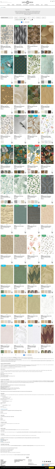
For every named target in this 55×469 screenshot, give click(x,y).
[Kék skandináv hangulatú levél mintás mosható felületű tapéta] (36, 201)
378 (28, 22)
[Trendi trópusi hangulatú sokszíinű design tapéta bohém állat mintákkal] (46, 171)
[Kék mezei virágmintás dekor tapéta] (46, 141)
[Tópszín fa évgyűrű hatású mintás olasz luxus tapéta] (22, 291)
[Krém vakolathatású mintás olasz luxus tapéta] (5, 321)
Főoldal (2, 7)
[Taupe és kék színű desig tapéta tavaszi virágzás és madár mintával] (29, 171)
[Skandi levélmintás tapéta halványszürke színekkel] (2, 141)
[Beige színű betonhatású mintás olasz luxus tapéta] (19, 321)
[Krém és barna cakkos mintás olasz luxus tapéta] (29, 291)
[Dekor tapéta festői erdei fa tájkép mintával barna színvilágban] (36, 111)
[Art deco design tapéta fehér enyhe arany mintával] (15, 81)
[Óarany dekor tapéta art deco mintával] (22, 81)
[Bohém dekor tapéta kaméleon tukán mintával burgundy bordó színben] (42, 171)
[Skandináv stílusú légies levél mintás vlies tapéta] (9, 201)
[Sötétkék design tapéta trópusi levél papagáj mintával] (19, 171)
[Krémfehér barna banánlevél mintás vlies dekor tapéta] (22, 201)
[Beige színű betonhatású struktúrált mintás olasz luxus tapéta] (2, 321)
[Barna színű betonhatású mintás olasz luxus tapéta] (22, 321)
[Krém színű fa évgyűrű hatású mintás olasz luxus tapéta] (9, 291)
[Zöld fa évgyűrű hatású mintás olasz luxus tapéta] (2, 291)
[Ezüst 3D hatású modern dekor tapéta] (15, 52)
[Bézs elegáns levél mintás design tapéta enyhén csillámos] (32, 52)
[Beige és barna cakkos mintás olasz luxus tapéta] (36, 291)
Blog (1, 464)
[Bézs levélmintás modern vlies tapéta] (29, 201)
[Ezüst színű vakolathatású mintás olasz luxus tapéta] (9, 321)
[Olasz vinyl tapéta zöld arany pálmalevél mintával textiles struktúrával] (19, 111)
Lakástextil (2, 463)
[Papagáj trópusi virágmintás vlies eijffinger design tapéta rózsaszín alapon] (22, 171)
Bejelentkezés (3, 465)
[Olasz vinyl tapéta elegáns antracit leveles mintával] (49, 111)
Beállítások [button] (28, 467)
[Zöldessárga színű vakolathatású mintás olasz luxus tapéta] (29, 351)
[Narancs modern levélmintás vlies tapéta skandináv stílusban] (32, 201)
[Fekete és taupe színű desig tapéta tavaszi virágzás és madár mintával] (32, 171)
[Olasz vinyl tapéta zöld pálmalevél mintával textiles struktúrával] (15, 111)
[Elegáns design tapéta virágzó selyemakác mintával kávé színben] (5, 52)
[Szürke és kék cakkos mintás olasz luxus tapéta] (32, 291)
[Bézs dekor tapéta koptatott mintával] (46, 81)
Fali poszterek (3, 462)
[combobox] (51, 22)
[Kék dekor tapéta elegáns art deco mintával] (19, 81)
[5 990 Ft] (24, 19)
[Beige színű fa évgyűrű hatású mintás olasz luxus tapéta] (5, 291)
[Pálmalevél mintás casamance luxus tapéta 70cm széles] (2, 171)
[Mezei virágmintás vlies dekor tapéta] (42, 141)
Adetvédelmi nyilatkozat (18, 460)
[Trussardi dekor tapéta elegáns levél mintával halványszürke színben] (46, 111)
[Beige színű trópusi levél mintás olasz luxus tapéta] (46, 291)
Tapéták (2, 460)
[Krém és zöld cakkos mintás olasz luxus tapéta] (42, 351)
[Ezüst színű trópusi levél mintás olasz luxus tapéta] (49, 291)
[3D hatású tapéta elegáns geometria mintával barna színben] (19, 52)
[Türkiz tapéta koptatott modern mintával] (49, 81)
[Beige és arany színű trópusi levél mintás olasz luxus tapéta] (42, 291)
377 (25, 22)
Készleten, (19, 19)
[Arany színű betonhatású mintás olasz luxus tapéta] (15, 321)
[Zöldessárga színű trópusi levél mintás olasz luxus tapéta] (15, 351)
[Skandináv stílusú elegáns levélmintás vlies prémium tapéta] (2, 201)
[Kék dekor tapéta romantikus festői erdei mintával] (32, 111)
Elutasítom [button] (46, 467)
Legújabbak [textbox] (51, 22)
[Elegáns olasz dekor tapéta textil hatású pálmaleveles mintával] (22, 111)
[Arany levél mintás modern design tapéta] (36, 52)
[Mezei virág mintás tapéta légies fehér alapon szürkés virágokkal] (49, 141)
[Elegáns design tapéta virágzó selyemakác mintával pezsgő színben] (2, 52)
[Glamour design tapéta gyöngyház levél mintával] (29, 52)
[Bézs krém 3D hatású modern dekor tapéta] (22, 52)
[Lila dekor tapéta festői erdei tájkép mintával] (29, 111)
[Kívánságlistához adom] (12, 27)
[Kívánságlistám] (53, 1)
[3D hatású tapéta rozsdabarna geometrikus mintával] (46, 52)
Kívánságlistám (16, 461)
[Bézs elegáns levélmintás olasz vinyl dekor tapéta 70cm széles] (42, 111)
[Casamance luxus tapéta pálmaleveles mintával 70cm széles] (5, 171)
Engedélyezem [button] (51, 467)
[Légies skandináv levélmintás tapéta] (5, 201)
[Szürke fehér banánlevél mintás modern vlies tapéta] (19, 201)
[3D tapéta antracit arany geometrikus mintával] (49, 52)
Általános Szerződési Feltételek (19, 459)
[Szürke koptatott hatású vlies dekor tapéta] (42, 81)
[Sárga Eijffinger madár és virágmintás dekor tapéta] (15, 171)
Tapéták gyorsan (3, 461)
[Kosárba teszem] (12, 52)
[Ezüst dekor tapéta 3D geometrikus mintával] (42, 52)
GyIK (15, 462)
